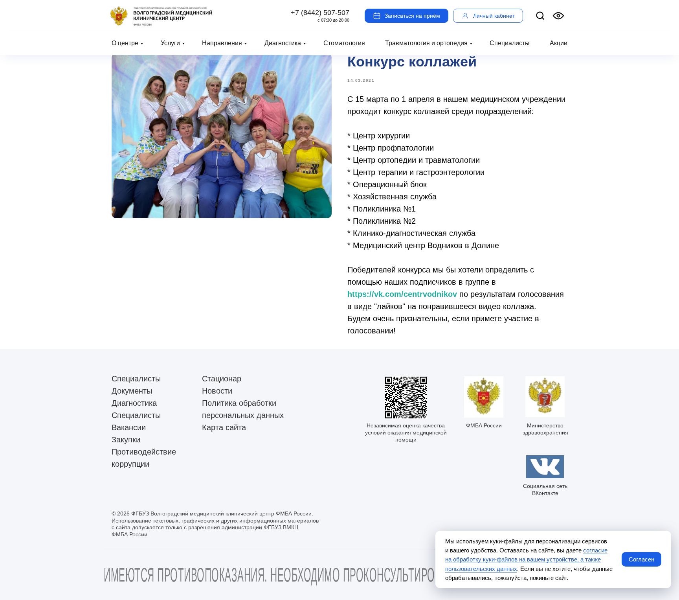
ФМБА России (484, 425)
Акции (558, 43)
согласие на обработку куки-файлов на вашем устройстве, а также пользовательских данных (526, 559)
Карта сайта (224, 427)
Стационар (221, 378)
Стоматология (344, 43)
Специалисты (510, 43)
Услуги (170, 43)
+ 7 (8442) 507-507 (320, 13)
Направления (222, 43)
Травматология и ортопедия (426, 43)
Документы (132, 391)
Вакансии (129, 427)
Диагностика (282, 43)
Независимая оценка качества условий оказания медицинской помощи (406, 432)
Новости (217, 391)
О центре (125, 43)
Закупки (126, 439)
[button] (406, 16)
